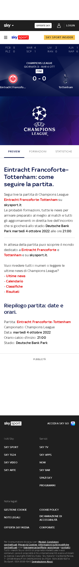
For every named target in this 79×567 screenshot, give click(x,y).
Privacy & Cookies (27, 544)
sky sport (11, 447)
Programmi (47, 485)
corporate (47, 527)
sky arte (10, 470)
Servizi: (44, 438)
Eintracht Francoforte (21, 200)
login (70, 25)
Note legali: (11, 501)
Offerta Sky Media (16, 527)
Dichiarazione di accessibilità (51, 518)
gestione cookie (15, 509)
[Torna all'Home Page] (20, 37)
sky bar (45, 470)
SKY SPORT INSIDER (59, 37)
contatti (65, 547)
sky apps (46, 454)
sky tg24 (10, 454)
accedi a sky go (58, 423)
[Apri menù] (5, 37)
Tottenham (49, 200)
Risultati (12, 292)
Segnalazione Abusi (42, 561)
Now (43, 462)
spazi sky (46, 477)
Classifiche (14, 286)
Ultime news (15, 276)
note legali (12, 517)
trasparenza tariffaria (34, 547)
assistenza (53, 547)
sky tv (44, 447)
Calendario (14, 281)
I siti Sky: (9, 438)
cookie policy (49, 509)
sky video (10, 462)
